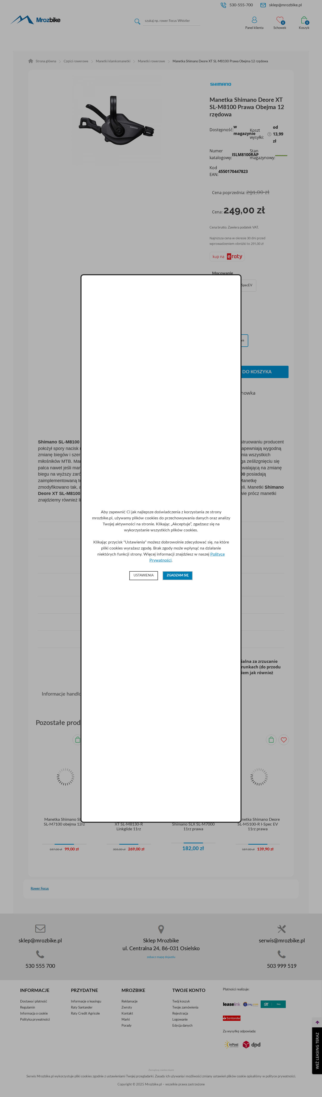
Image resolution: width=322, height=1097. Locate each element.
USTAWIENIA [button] (144, 575)
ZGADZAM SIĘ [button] (177, 575)
